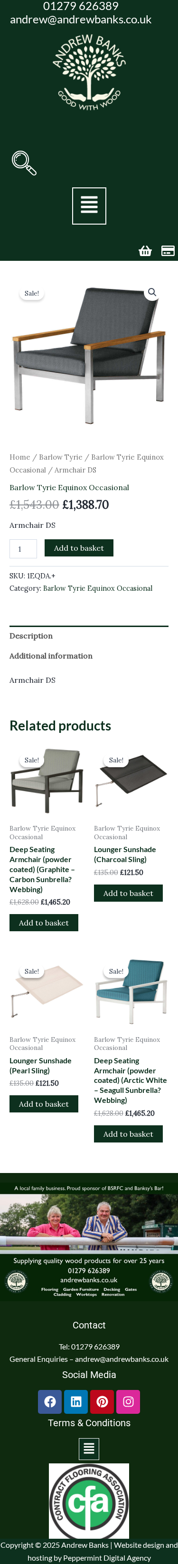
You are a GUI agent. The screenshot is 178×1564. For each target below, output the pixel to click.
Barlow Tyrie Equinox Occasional (69, 487)
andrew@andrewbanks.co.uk (81, 19)
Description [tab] (31, 635)
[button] (24, 163)
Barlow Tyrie (61, 457)
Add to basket (79, 548)
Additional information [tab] (51, 655)
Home (19, 457)
